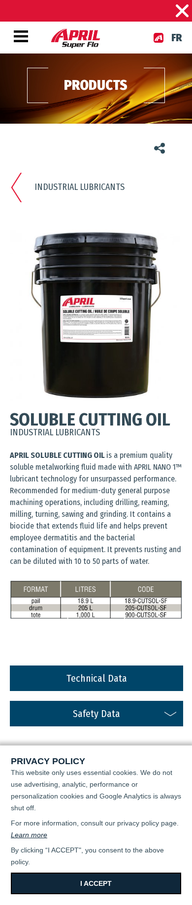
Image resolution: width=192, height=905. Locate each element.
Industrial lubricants (79, 187)
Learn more (29, 835)
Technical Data (96, 678)
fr (176, 37)
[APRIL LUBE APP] (158, 38)
